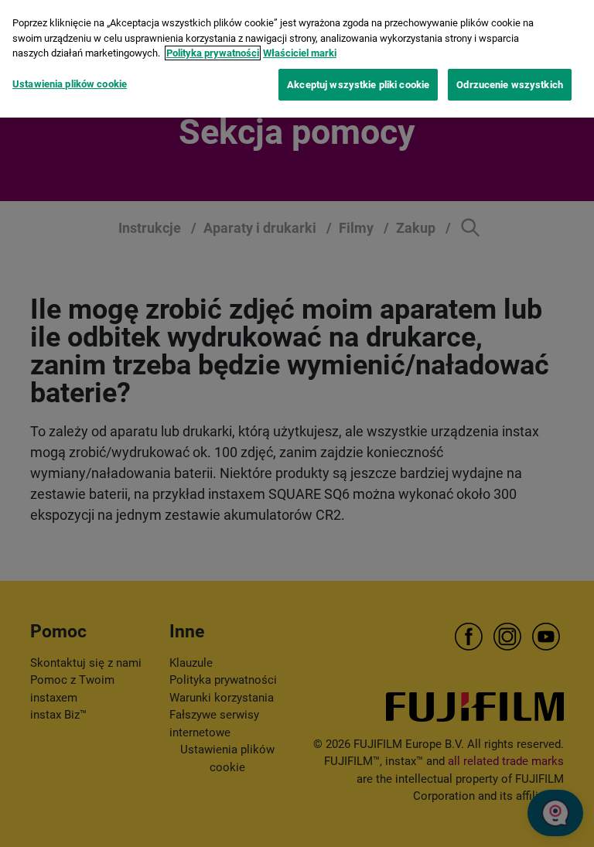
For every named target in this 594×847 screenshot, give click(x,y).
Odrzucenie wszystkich (509, 85)
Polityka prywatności (212, 53)
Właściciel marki (299, 53)
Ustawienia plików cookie (69, 84)
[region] (297, 59)
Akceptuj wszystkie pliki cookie (358, 85)
